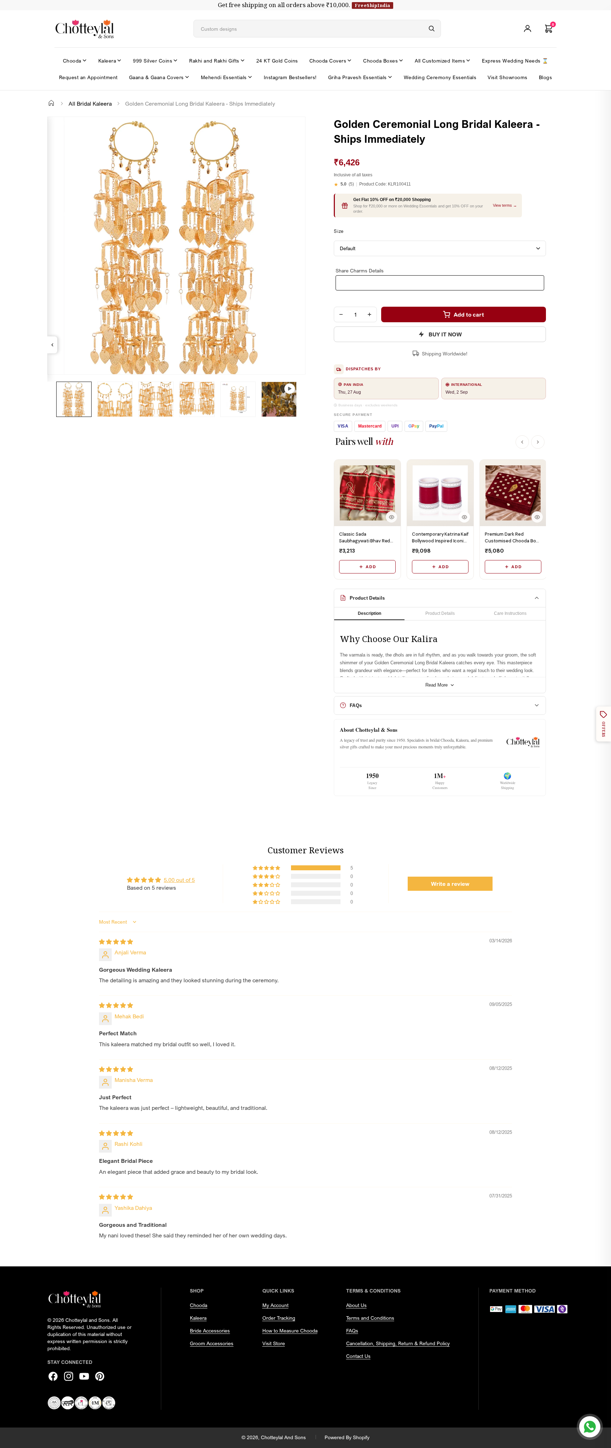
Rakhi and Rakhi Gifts (214, 61)
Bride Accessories (210, 1331)
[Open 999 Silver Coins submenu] (175, 60)
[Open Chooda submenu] (84, 60)
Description (369, 613)
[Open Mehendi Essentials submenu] (250, 77)
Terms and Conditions (370, 1318)
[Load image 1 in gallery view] (74, 399)
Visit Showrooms (508, 77)
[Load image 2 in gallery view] (115, 399)
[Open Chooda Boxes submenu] (400, 60)
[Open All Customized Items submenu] (468, 60)
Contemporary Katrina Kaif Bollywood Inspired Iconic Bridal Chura (440, 540)
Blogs (545, 77)
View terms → (505, 205)
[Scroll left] (522, 442)
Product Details (440, 613)
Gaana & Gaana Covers (156, 77)
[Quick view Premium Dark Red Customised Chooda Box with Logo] (537, 517)
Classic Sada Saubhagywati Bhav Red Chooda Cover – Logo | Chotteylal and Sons (364, 544)
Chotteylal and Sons (283, 1437)
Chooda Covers (328, 61)
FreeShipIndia (372, 5)
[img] (116, 941)
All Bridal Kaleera (90, 103)
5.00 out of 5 (179, 879)
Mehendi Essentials (224, 77)
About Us (356, 1305)
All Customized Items (440, 61)
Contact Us (358, 1356)
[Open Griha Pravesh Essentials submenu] (390, 77)
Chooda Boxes (380, 61)
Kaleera (107, 61)
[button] (267, 867)
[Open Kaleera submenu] (119, 60)
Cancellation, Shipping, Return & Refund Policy (398, 1343)
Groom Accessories (211, 1343)
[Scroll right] (538, 442)
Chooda (72, 61)
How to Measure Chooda (290, 1331)
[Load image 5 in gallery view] (238, 399)
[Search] (431, 28)
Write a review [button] (450, 883)
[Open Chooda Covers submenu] (349, 60)
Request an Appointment (88, 77)
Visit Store (273, 1343)
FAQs (352, 1331)
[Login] (527, 28)
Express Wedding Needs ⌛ (515, 61)
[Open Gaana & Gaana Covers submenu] (187, 77)
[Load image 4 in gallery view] (197, 399)
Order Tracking (278, 1318)
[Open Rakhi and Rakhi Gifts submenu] (242, 60)
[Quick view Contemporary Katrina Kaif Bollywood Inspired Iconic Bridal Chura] (464, 517)
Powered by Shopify (347, 1437)
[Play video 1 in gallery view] (279, 399)
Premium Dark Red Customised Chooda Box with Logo (511, 540)
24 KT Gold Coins (277, 61)
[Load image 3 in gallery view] (156, 399)
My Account (275, 1305)
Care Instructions (510, 613)
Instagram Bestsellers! (290, 77)
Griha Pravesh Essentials (357, 77)
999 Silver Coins (152, 61)
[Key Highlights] (52, 344)
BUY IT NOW (445, 334)
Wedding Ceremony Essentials (440, 77)
